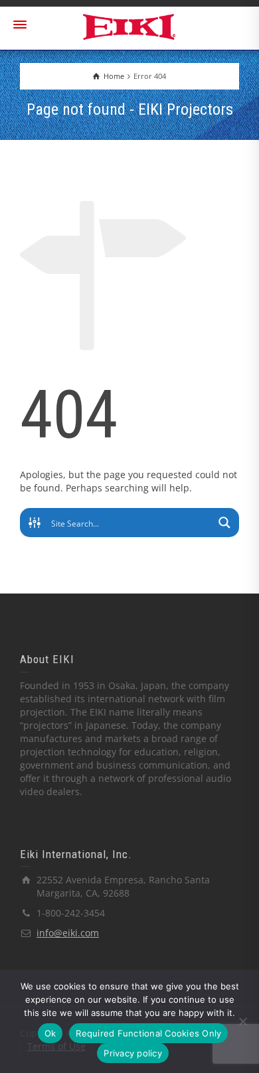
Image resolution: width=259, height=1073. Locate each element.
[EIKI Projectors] (130, 25)
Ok (50, 1033)
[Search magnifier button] (224, 522)
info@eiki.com (68, 932)
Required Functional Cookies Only (148, 1033)
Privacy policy (133, 1053)
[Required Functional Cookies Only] (242, 1021)
